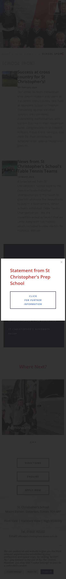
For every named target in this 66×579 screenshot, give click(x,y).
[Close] (61, 262)
